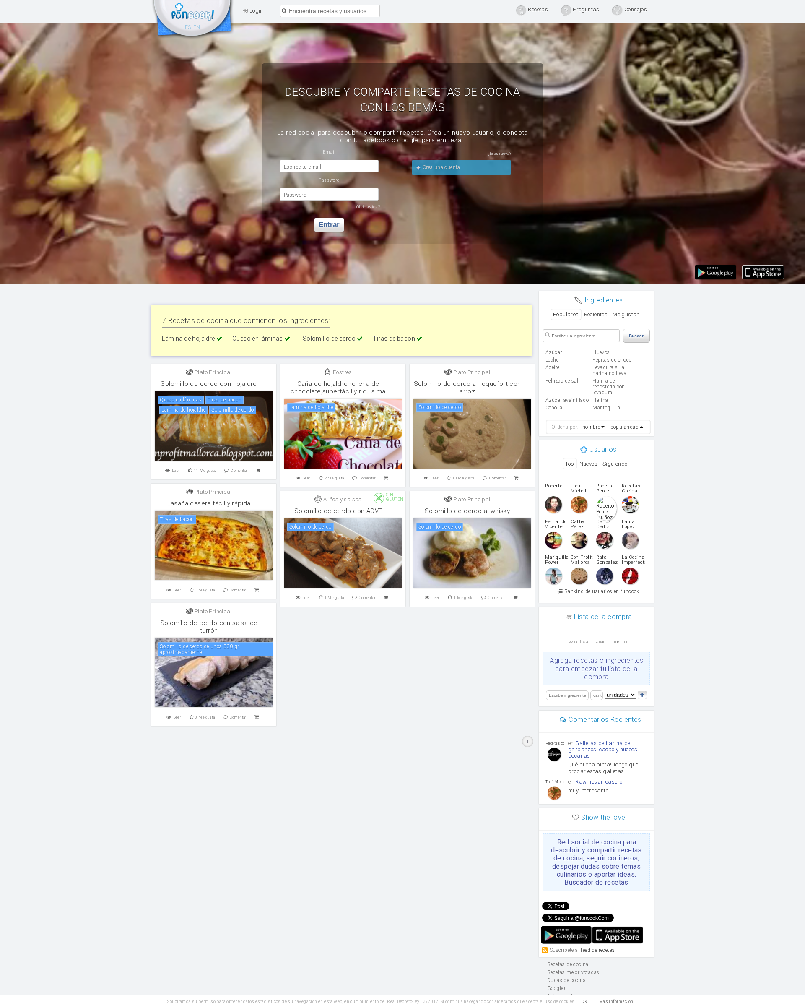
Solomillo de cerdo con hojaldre (209, 384)
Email (600, 641)
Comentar (239, 471)
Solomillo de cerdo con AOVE (338, 511)
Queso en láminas (258, 338)
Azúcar (553, 352)
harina (600, 400)
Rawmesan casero (598, 782)
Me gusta (205, 471)
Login (255, 11)
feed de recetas (598, 950)
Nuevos (588, 464)
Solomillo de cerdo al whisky (467, 511)
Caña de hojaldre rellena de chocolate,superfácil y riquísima (338, 387)
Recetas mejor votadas (573, 972)
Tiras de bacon (394, 338)
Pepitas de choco (611, 360)
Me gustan (626, 314)
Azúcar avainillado (567, 400)
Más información (616, 1001)
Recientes (596, 314)
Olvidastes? (368, 207)
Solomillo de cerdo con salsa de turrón (208, 626)
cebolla (554, 408)
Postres (342, 372)
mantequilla (606, 408)
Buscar (636, 335)
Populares (566, 314)
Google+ (556, 988)
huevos (601, 352)
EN (196, 27)
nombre (591, 427)
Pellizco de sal (561, 381)
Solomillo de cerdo (330, 338)
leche (551, 360)
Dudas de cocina (566, 980)
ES (188, 27)
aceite (552, 367)
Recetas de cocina (193, 20)
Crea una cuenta (440, 167)
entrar (329, 225)
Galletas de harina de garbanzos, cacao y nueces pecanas (602, 749)
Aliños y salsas (341, 499)
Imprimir (620, 641)
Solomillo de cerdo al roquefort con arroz (467, 387)
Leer (176, 471)
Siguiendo (615, 464)
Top (569, 464)
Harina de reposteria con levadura (608, 387)
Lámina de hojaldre (189, 338)
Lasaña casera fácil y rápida (209, 503)
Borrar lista (578, 641)
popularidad (624, 427)
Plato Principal (212, 372)
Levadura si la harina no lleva (609, 370)
